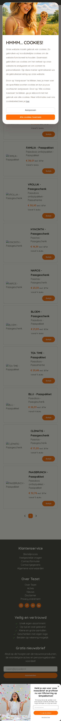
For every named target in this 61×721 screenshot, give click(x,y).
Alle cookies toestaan (30, 117)
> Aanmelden (46, 713)
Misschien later (46, 717)
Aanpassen (30, 110)
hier (27, 101)
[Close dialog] (58, 686)
